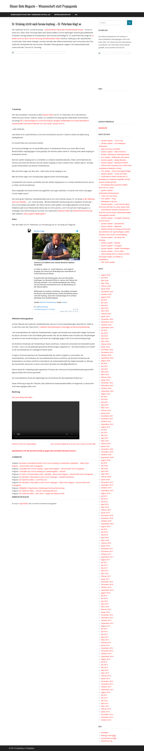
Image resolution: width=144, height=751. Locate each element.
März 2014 (105, 673)
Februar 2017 (106, 576)
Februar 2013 (106, 709)
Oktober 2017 (106, 554)
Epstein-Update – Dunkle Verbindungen (115, 248)
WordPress (20, 748)
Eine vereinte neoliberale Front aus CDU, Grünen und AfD (71, 444)
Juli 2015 (104, 629)
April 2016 (104, 604)
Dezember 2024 (107, 319)
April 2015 (104, 637)
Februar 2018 (106, 543)
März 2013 (105, 706)
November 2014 (107, 651)
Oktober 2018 (106, 521)
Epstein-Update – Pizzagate (111, 246)
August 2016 (105, 593)
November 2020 (107, 452)
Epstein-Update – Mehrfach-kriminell (114, 163)
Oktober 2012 (106, 720)
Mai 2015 (104, 634)
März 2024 (105, 341)
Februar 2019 (106, 510)
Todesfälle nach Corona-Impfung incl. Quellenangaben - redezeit (42, 471)
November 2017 (107, 551)
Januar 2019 (105, 513)
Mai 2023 (104, 369)
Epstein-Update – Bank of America (113, 152)
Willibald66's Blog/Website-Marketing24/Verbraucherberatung (41, 488)
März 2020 (105, 474)
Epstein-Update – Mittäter (110, 243)
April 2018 (104, 537)
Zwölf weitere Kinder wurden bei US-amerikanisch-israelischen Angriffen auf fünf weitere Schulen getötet (114, 179)
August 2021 (105, 427)
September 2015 (107, 623)
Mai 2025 (104, 305)
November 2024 (107, 322)
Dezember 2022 (107, 383)
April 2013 (104, 703)
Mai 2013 (104, 701)
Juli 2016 (104, 595)
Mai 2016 (104, 601)
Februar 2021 (106, 443)
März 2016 (105, 606)
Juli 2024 (104, 330)
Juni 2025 (104, 303)
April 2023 (104, 372)
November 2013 (107, 684)
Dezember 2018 (107, 515)
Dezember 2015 (107, 615)
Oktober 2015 (106, 620)
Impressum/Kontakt (62, 15)
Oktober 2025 (106, 294)
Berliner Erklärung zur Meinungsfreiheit (115, 154)
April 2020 (104, 471)
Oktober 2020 (106, 454)
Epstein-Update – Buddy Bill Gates (113, 160)
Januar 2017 (105, 579)
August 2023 (105, 361)
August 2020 (105, 460)
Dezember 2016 (107, 582)
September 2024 (107, 327)
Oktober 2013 (106, 687)
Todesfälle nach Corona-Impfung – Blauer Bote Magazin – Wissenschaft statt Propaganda (51, 469)
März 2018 (105, 540)
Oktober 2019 (106, 488)
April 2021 (104, 438)
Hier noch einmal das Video (22, 397)
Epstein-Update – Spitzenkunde (112, 223)
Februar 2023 (106, 377)
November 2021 (107, 419)
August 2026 (105, 275)
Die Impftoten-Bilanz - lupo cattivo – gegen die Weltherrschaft (41, 493)
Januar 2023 (105, 380)
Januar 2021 (105, 446)
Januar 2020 (105, 479)
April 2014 (104, 670)
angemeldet (23, 503)
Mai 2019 (104, 502)
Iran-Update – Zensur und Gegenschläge (116, 171)
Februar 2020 (106, 477)
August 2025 (105, 297)
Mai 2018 (104, 535)
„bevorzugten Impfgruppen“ (34, 214)
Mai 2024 (104, 336)
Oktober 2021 (106, 421)
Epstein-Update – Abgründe (111, 226)
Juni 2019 (104, 499)
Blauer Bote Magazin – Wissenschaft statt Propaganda (43, 6)
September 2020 (107, 457)
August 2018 (105, 526)
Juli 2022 (104, 396)
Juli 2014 (104, 662)
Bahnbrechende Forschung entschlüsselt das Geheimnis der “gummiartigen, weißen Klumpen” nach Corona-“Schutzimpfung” (114, 232)
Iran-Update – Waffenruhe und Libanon (115, 157)
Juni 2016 (104, 598)
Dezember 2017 (107, 548)
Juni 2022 (104, 399)
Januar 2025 (105, 316)
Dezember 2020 (107, 449)
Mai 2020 (104, 468)
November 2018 (107, 518)
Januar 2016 (105, 612)
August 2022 (105, 394)
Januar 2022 (105, 413)
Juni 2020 (104, 466)
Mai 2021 (104, 435)
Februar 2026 (106, 286)
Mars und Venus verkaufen (110, 149)
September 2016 (107, 590)
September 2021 (107, 424)
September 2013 (107, 689)
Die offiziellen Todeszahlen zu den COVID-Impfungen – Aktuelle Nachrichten (46, 477)
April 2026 (104, 280)
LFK (76, 15)
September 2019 (107, 490)
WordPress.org (106, 741)
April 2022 (104, 405)
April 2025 (104, 308)
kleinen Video (47, 115)
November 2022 (107, 385)
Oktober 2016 (106, 587)
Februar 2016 (106, 609)
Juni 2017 (104, 565)
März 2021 (105, 441)
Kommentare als (108, 738)
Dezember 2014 (107, 648)
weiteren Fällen (64, 211)
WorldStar (30, 748)
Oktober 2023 (106, 355)
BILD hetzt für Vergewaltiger (25, 444)
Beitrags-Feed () (108, 735)
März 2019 (105, 507)
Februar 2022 (106, 410)
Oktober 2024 (106, 325)
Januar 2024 (105, 347)
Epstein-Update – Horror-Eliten (112, 251)
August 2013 (105, 692)
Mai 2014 (104, 667)
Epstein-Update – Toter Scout (112, 141)
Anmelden (104, 733)
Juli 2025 (104, 300)
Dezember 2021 (107, 416)
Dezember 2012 (107, 714)
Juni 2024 (104, 333)
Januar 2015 (105, 645)
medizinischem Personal (82, 211)
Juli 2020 (104, 463)
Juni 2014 (104, 665)
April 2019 (104, 504)
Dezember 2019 (107, 482)
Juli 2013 (104, 695)
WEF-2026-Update (108, 262)
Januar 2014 (105, 678)
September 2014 (107, 656)
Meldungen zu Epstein (109, 201)
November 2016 (107, 584)
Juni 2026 (104, 278)
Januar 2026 (105, 289)
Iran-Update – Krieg (108, 199)
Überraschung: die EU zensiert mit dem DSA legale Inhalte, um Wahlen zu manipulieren (114, 256)
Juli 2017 (104, 562)
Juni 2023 (104, 366)
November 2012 (107, 717)
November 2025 (107, 291)
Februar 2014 (106, 676)
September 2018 (107, 524)
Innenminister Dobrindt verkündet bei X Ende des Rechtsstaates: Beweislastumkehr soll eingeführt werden (115, 212)
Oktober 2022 (106, 388)
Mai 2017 (104, 568)
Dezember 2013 (107, 681)
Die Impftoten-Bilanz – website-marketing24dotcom (38, 491)
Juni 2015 (104, 631)
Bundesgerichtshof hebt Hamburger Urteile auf (30, 15)
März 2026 (105, 283)
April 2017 (104, 571)
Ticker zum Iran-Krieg (109, 196)
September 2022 (107, 391)
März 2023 (105, 374)
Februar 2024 (106, 344)
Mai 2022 (104, 402)
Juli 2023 (104, 363)
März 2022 (105, 408)
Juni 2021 (104, 432)
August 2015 (105, 626)
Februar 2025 (106, 314)
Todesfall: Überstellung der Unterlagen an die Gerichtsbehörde (64, 327)
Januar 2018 (105, 546)
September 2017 (107, 557)
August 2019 (105, 493)
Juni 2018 (104, 532)
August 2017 (105, 560)
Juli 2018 (104, 529)
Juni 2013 (104, 698)
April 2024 (104, 338)
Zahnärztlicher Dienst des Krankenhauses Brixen (63, 30)
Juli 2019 (104, 496)
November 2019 (107, 485)
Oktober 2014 (106, 653)
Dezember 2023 (107, 349)
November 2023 (107, 352)
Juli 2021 (104, 430)
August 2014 (105, 659)
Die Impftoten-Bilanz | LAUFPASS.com (33, 480)
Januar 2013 (105, 712)
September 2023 (107, 358)
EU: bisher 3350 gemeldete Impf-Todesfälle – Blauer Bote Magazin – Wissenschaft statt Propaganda (56, 474)
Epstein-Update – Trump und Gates (114, 174)
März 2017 (105, 573)
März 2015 (105, 640)
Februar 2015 (106, 642)
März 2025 (105, 311)
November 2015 (107, 618)
